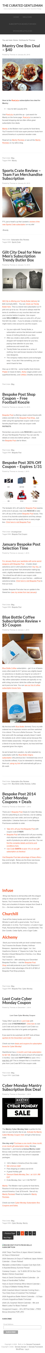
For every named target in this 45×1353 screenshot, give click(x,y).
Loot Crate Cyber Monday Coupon (17, 1000)
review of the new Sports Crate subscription (21, 223)
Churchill (10, 913)
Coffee (33, 784)
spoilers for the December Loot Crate (16, 1038)
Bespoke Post (7, 415)
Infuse (7, 890)
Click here (31, 1023)
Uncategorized (16, 532)
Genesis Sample (20, 1347)
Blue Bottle (20, 726)
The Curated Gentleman (22, 5)
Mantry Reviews (18, 140)
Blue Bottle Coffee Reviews (21, 784)
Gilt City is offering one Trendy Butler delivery (20, 301)
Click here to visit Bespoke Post (18, 522)
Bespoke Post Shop (27, 418)
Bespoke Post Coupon (19, 534)
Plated (4, 372)
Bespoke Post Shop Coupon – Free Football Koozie (18, 398)
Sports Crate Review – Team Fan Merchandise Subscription (22, 174)
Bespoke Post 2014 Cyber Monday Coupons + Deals (19, 797)
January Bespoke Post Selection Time (21, 546)
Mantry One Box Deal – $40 (21, 47)
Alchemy (9, 937)
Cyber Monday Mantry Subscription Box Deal (22, 1087)
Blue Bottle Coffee (9, 668)
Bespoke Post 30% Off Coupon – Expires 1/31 (22, 464)
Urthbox (24, 374)
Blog (12, 158)
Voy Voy (35, 566)
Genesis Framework (33, 1344)
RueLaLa (15, 100)
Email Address (8, 1324)
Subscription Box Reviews (20, 239)
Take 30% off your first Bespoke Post (21, 829)
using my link (15, 763)
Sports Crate (16, 242)
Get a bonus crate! (14, 1166)
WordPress (20, 1349)
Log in (27, 1349)
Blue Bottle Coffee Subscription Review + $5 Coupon (21, 621)
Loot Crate (26, 1021)
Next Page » (8, 1237)
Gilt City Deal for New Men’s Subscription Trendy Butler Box (21, 256)
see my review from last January (23, 592)
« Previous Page (9, 1233)
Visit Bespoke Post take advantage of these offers (21, 857)
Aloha (24, 372)
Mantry (5, 128)
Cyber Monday (27, 988)
